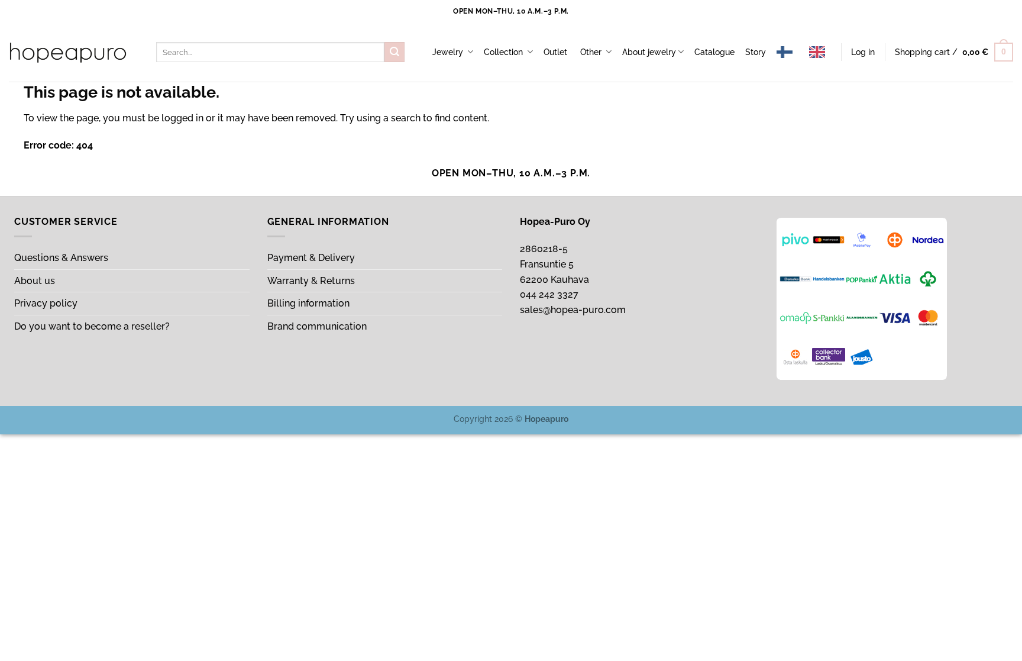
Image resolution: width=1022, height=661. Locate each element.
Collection (504, 52)
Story (755, 52)
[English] (820, 52)
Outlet (557, 52)
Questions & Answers (62, 257)
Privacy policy (47, 303)
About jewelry (649, 52)
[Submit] (394, 52)
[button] (863, 52)
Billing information (309, 303)
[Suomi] (787, 52)
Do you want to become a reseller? (92, 326)
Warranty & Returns (312, 280)
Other (592, 52)
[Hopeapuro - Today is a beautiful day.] (68, 52)
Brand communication (318, 326)
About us (35, 280)
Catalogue (714, 52)
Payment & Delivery (312, 257)
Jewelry (448, 52)
